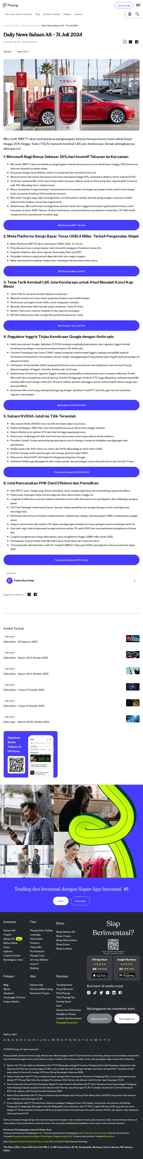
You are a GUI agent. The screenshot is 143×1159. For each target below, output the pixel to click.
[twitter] (130, 42)
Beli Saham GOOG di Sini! (71, 405)
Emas (40, 1132)
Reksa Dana (109, 1136)
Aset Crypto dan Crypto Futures (92, 1132)
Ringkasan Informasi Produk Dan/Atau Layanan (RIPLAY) (32, 1141)
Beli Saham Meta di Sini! (71, 271)
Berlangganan (127, 1018)
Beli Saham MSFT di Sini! (71, 225)
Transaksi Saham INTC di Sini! (71, 560)
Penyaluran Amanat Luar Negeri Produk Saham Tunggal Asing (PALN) (42, 1136)
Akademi (16, 25)
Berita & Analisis (31, 25)
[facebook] (137, 42)
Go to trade (124, 5)
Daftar (61, 900)
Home (6, 25)
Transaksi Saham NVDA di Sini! (71, 472)
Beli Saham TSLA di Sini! (71, 325)
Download (80, 900)
